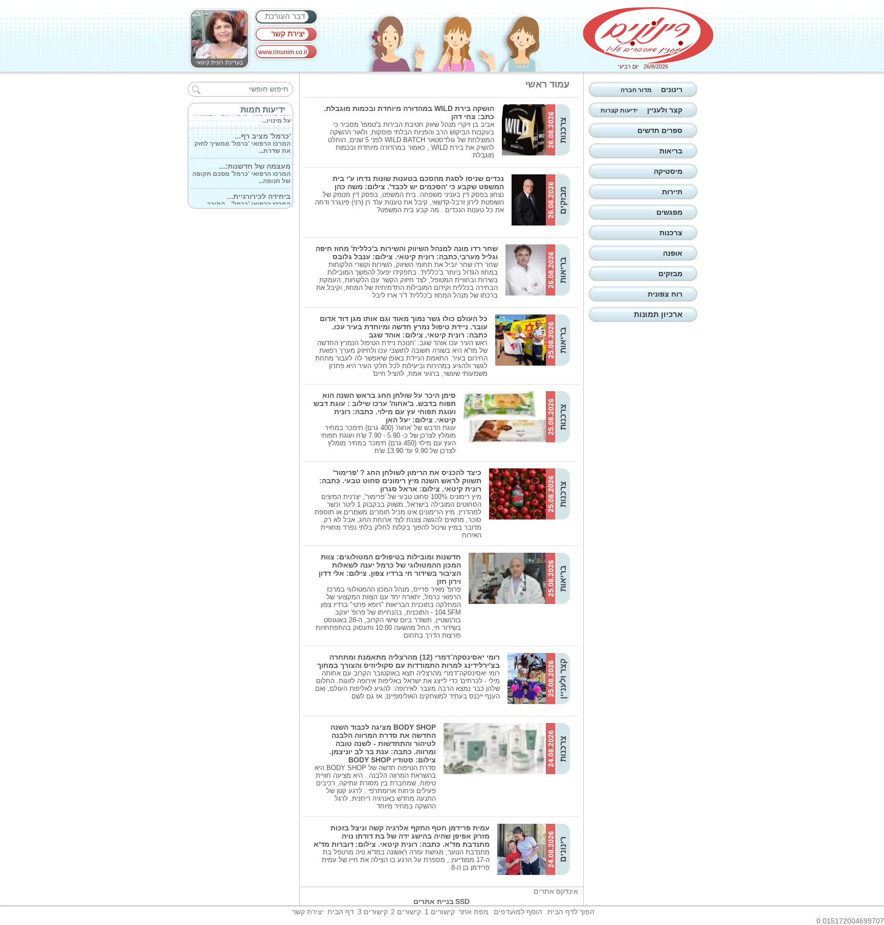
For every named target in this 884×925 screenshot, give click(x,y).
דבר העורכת (285, 16)
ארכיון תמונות (658, 314)
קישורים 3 (373, 912)
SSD (462, 901)
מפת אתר (473, 912)
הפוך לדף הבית (570, 912)
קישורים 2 (406, 912)
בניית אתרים (433, 901)
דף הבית (340, 912)
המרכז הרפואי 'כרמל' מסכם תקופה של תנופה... (241, 167)
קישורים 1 (440, 912)
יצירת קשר (288, 33)
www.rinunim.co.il (282, 52)
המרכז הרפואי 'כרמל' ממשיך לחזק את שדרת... (242, 137)
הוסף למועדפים (518, 912)
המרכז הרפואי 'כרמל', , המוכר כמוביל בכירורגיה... (249, 197)
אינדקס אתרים (556, 891)
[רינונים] (648, 35)
